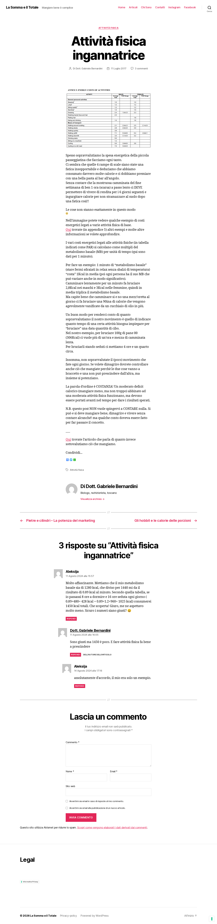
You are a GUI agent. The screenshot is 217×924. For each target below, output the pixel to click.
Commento (72, 742)
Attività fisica (108, 28)
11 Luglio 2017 (118, 68)
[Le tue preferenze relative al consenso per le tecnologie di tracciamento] (212, 919)
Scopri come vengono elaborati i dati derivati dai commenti (112, 827)
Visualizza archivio (92, 498)
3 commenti (141, 68)
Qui (68, 230)
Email (113, 771)
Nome (70, 771)
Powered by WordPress (94, 915)
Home (121, 7)
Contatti (160, 7)
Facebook (190, 7)
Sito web (70, 786)
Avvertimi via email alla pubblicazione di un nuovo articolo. (97, 808)
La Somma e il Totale (22, 7)
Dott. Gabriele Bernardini (89, 68)
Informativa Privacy (30, 882)
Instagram (174, 7)
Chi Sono (146, 7)
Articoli (133, 7)
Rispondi (71, 619)
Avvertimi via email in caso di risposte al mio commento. (96, 801)
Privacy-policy (68, 915)
